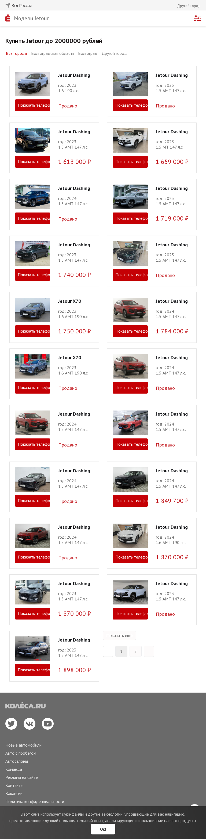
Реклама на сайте (21, 777)
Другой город (114, 53)
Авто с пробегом (20, 753)
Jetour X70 (69, 301)
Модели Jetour (31, 18)
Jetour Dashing (74, 75)
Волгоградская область (52, 53)
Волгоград (87, 53)
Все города (16, 53)
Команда (13, 769)
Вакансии (14, 793)
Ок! (103, 829)
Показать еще (119, 635)
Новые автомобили (23, 745)
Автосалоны (16, 761)
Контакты (14, 785)
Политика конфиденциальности (34, 801)
